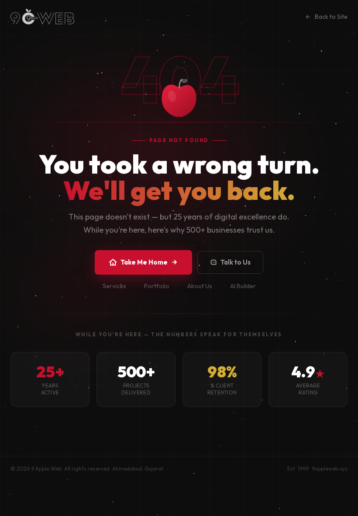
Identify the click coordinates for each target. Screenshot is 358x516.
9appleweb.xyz (330, 468)
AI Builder (243, 286)
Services (114, 286)
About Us (199, 286)
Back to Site (331, 17)
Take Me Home (144, 262)
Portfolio (156, 286)
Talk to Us (235, 262)
